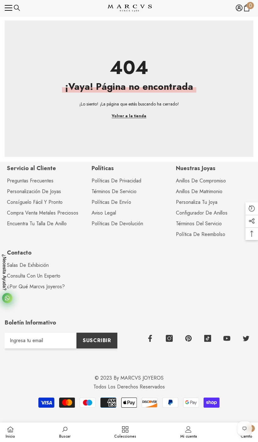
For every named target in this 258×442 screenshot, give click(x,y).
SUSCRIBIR (97, 340)
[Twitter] (246, 338)
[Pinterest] (188, 338)
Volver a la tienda (129, 116)
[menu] (8, 8)
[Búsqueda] (17, 8)
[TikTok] (207, 338)
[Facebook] (150, 338)
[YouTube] (227, 338)
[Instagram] (169, 338)
